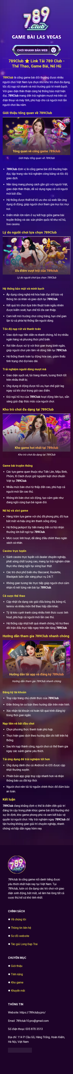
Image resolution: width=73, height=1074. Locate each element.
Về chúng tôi (18, 919)
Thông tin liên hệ (21, 927)
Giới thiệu (16, 966)
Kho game (17, 982)
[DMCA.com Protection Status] (20, 1050)
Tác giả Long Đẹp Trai (24, 944)
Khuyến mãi (18, 990)
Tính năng (17, 974)
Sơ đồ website (20, 936)
